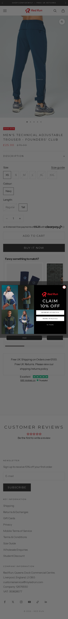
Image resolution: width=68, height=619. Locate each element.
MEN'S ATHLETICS (50, 319)
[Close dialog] (64, 287)
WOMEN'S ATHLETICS (50, 312)
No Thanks (50, 324)
